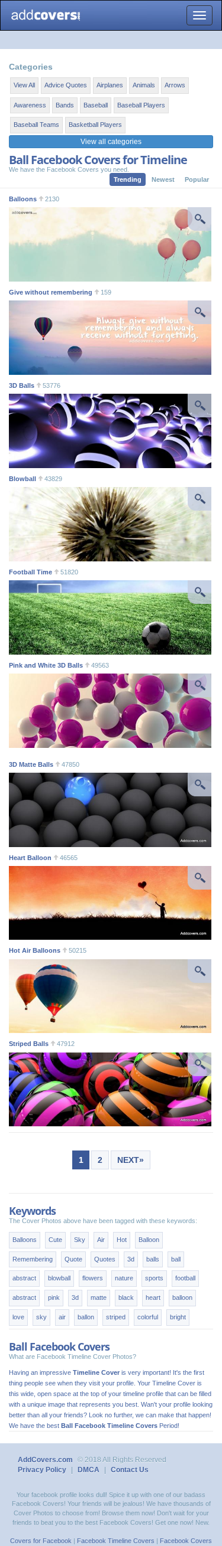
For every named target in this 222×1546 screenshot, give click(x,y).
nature (124, 1278)
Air (101, 1239)
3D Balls (21, 385)
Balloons (23, 198)
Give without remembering (50, 292)
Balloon (149, 1239)
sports (154, 1278)
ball (176, 1259)
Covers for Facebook (41, 1540)
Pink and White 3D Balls (46, 665)
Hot (122, 1239)
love (18, 1317)
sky (41, 1317)
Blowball (22, 478)
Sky (79, 1239)
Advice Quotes (65, 85)
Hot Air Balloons (34, 950)
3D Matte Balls (31, 764)
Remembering (32, 1259)
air (62, 1317)
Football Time (30, 572)
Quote (73, 1259)
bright (178, 1317)
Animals (144, 85)
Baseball (95, 105)
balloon (182, 1297)
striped (116, 1317)
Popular (197, 179)
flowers (92, 1278)
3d (130, 1259)
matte (99, 1297)
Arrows (175, 85)
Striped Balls (29, 1043)
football (185, 1278)
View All (24, 85)
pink (54, 1297)
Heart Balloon (30, 857)
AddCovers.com (45, 1460)
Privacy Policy (42, 1470)
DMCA (88, 1470)
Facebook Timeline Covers (116, 1540)
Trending (127, 179)
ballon (86, 1317)
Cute (55, 1239)
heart (153, 1297)
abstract (24, 1278)
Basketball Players (95, 124)
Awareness (30, 105)
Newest (163, 179)
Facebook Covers (186, 1540)
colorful (147, 1317)
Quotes (104, 1259)
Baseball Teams (36, 124)
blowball (59, 1278)
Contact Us (130, 1470)
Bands (65, 105)
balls (152, 1259)
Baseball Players (141, 105)
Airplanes (109, 85)
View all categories (111, 142)
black (126, 1297)
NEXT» (130, 1160)
